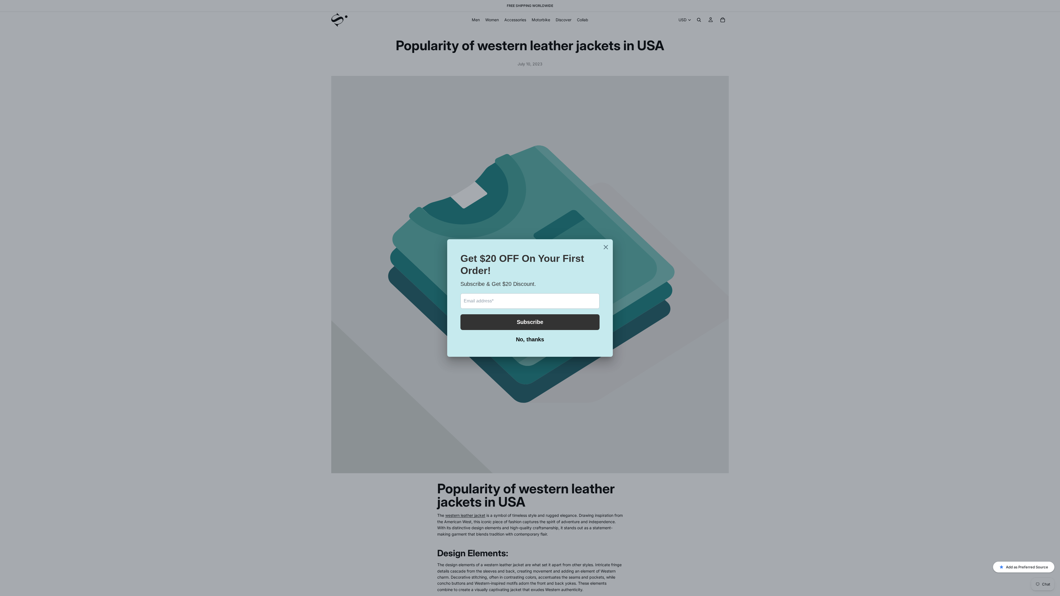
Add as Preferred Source (1027, 567)
